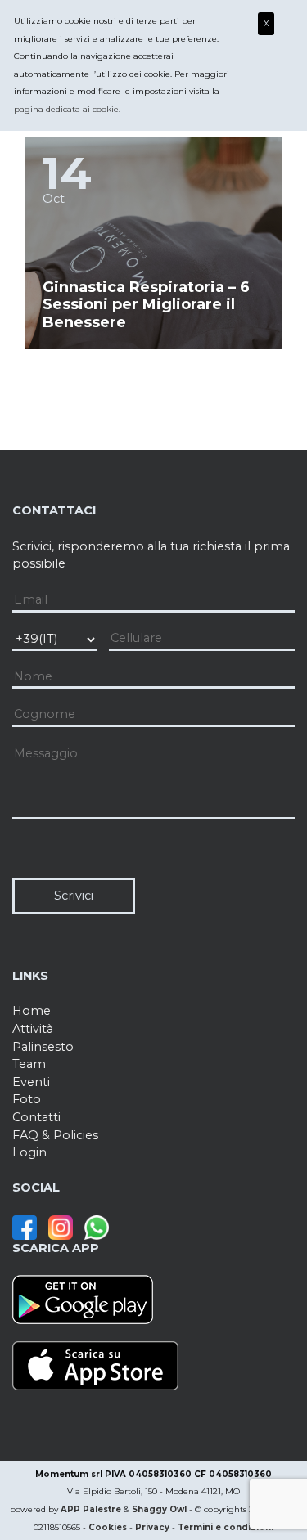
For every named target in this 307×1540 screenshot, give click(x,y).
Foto (26, 1099)
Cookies (107, 1527)
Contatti (36, 1117)
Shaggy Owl (159, 1509)
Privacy (152, 1527)
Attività (32, 1028)
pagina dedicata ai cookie (66, 109)
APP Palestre (91, 1509)
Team (29, 1064)
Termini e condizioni (225, 1527)
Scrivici (73, 895)
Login (29, 1152)
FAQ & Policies (55, 1135)
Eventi (31, 1082)
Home (31, 1010)
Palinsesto (43, 1046)
